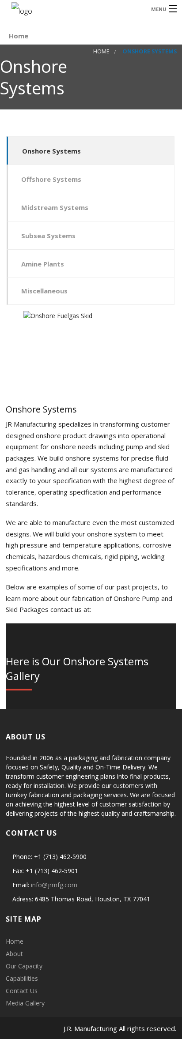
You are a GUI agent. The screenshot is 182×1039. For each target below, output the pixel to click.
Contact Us (22, 990)
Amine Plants (42, 263)
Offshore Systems (51, 179)
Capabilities (22, 978)
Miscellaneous (44, 290)
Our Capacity (24, 966)
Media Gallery (25, 1003)
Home (18, 35)
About (14, 953)
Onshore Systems (51, 150)
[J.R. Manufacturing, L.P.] (72, 8)
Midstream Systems (54, 207)
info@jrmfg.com (54, 885)
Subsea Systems (48, 235)
